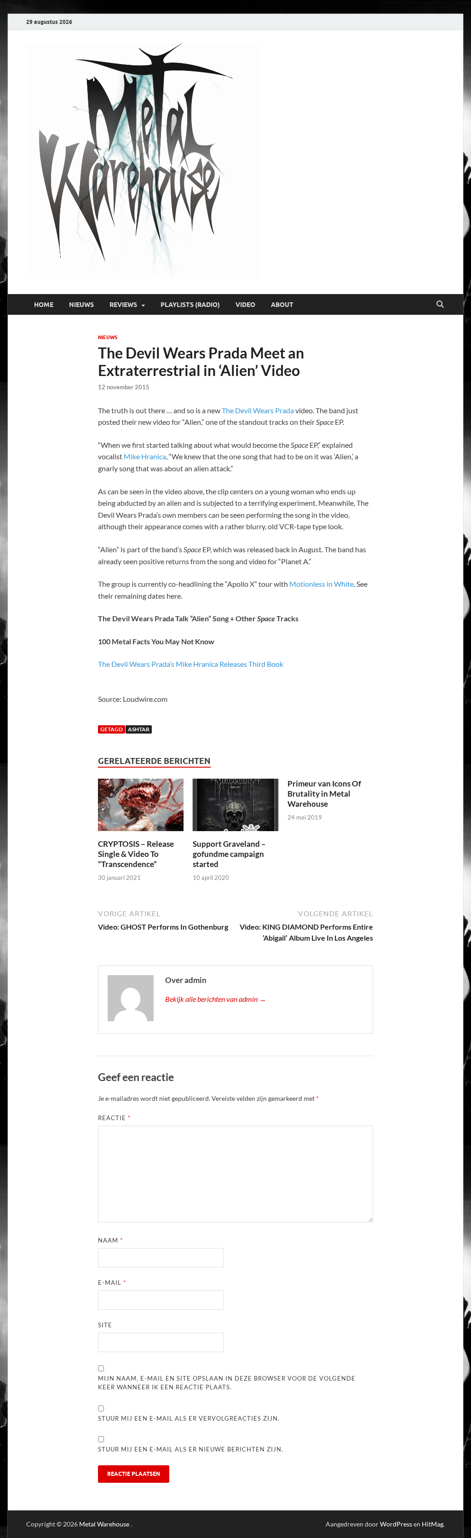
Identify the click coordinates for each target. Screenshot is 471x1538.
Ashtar (138, 729)
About (282, 304)
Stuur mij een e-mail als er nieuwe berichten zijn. (190, 1449)
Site (105, 1325)
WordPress (396, 1524)
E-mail (112, 1282)
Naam (110, 1240)
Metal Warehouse (104, 1524)
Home (43, 304)
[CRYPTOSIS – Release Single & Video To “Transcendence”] (140, 808)
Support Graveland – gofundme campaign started (229, 854)
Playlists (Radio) (190, 304)
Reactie (114, 1118)
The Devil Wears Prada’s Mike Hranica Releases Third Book (190, 663)
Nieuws (81, 304)
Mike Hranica (145, 456)
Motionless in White (321, 583)
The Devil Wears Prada (258, 410)
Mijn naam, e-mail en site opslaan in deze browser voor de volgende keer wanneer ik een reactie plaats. (227, 1383)
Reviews (123, 304)
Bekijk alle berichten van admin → (215, 998)
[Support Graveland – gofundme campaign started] (235, 808)
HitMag (432, 1524)
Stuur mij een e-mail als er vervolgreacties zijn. (189, 1418)
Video (245, 304)
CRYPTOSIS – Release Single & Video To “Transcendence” (136, 854)
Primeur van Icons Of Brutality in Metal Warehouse (324, 794)
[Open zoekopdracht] (440, 304)
